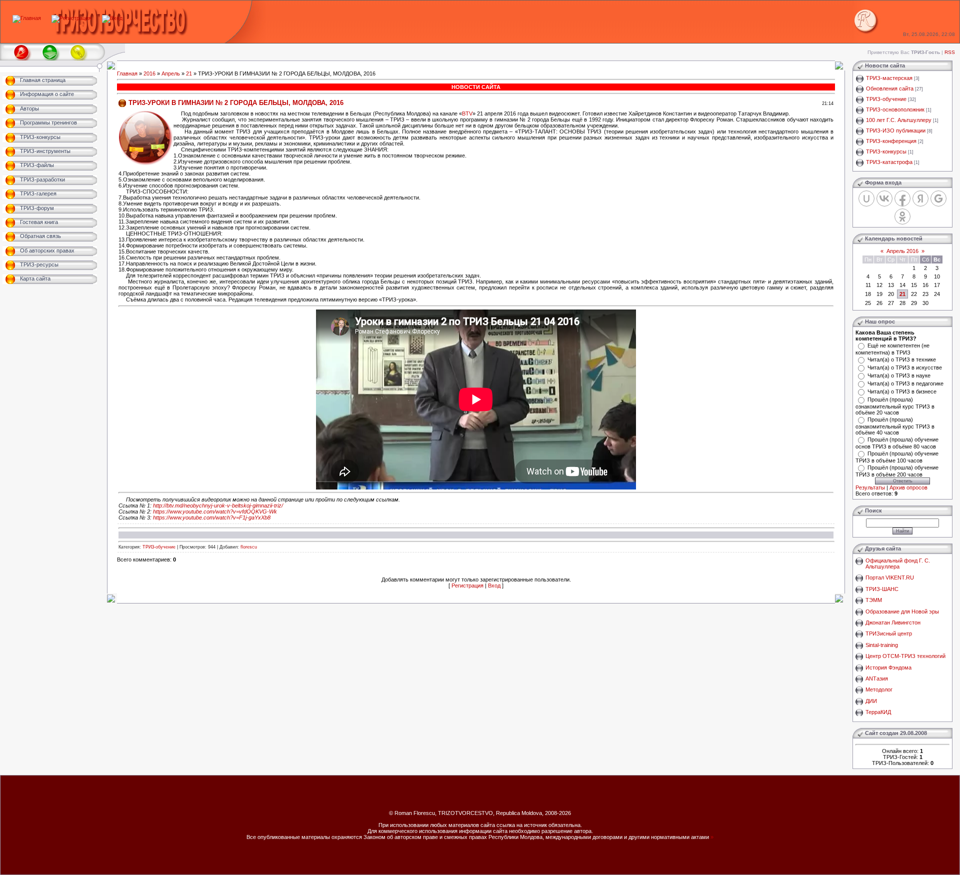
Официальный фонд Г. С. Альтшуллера (898, 564)
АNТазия (877, 679)
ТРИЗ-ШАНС (882, 589)
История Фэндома (889, 667)
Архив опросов (909, 487)
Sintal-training (882, 645)
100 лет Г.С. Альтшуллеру (899, 120)
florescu (248, 547)
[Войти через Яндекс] (920, 198)
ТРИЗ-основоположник (895, 109)
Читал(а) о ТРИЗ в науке (899, 375)
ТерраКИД (878, 712)
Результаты (870, 487)
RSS (949, 52)
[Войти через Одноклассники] (902, 216)
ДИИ (871, 701)
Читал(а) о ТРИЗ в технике (902, 359)
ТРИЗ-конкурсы (886, 151)
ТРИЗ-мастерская (889, 78)
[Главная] (26, 18)
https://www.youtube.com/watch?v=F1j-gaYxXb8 (211, 517)
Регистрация (468, 585)
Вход (494, 585)
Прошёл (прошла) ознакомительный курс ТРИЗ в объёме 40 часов (895, 426)
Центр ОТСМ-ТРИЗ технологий (906, 656)
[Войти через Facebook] (902, 198)
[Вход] (112, 18)
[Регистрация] (72, 18)
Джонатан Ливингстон (893, 623)
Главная (127, 73)
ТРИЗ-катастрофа (889, 162)
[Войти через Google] (938, 198)
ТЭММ (874, 600)
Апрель (171, 73)
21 (189, 73)
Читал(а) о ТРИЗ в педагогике (906, 383)
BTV (467, 113)
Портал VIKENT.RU (890, 577)
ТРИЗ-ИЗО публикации (896, 131)
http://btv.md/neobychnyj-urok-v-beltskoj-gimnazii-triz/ (218, 505)
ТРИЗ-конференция (891, 141)
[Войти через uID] (866, 198)
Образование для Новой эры (902, 611)
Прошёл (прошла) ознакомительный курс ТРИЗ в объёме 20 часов (895, 406)
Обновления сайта (890, 89)
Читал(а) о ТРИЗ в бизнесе (902, 391)
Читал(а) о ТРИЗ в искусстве (905, 367)
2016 (150, 73)
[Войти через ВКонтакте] (884, 198)
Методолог (879, 689)
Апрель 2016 (902, 251)
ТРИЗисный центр (889, 633)
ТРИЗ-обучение (159, 547)
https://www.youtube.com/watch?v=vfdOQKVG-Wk (215, 511)
